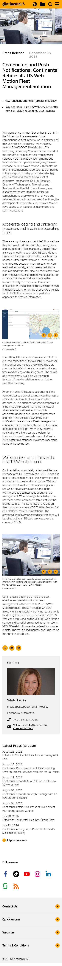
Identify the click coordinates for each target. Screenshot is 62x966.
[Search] (50, 4)
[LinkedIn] (48, 874)
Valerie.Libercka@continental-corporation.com (30, 727)
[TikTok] (16, 874)
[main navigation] (57, 4)
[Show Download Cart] (42, 4)
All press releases (17, 840)
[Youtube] (27, 874)
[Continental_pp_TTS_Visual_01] (31, 554)
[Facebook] (5, 874)
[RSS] (16, 886)
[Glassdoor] (5, 886)
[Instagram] (37, 874)
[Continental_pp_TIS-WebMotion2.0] (31, 324)
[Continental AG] (13, 4)
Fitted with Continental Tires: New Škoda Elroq (28, 820)
